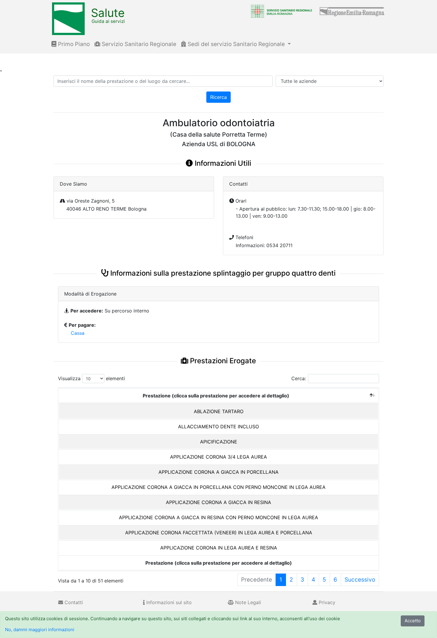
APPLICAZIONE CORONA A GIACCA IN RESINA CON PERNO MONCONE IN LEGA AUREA (218, 517)
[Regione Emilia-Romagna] (352, 11)
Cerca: (298, 378)
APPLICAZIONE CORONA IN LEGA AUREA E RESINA (218, 548)
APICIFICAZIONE (218, 442)
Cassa (77, 333)
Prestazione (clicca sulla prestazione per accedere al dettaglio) (216, 396)
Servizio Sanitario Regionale (138, 44)
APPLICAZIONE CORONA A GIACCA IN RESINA (218, 502)
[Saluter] (280, 11)
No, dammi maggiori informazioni (39, 629)
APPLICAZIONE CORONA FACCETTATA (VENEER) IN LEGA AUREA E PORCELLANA (218, 533)
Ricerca (218, 97)
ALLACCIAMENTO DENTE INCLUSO (218, 426)
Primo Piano (73, 44)
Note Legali (247, 602)
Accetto (413, 620)
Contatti (73, 602)
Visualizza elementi (91, 378)
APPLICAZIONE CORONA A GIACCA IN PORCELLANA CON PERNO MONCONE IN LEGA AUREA (218, 487)
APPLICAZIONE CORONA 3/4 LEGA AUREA (218, 457)
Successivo (360, 579)
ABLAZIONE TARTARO (218, 411)
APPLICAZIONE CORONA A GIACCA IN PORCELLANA (218, 472)
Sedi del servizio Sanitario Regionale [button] (236, 44)
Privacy (326, 602)
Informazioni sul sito (168, 602)
